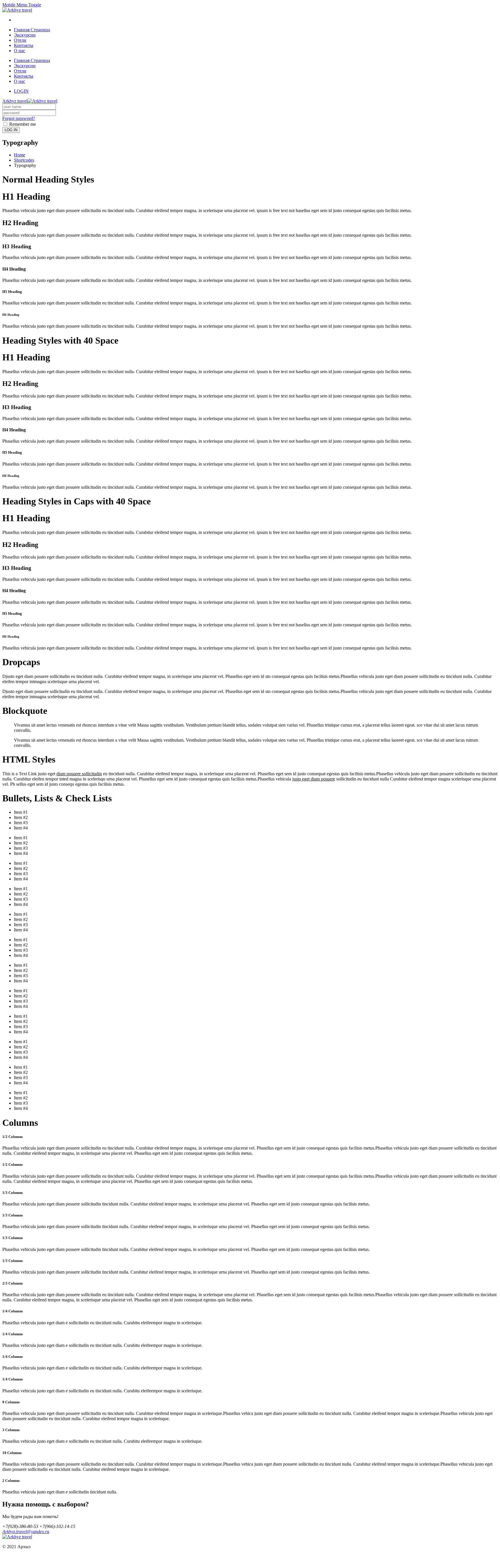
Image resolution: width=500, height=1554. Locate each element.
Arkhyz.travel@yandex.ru (25, 1531)
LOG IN (11, 130)
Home (19, 154)
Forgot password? (18, 118)
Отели (20, 40)
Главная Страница (32, 29)
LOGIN (21, 91)
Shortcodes (24, 160)
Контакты (23, 45)
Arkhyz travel (14, 101)
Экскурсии (25, 34)
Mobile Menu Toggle (21, 4)
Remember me (22, 124)
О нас (19, 50)
